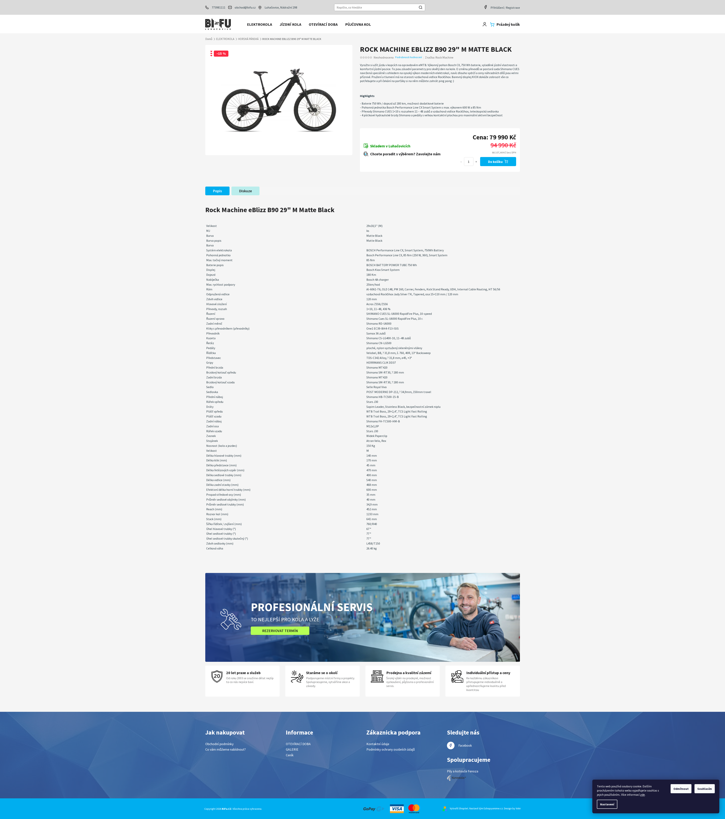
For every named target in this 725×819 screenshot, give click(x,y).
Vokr (518, 808)
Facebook (465, 745)
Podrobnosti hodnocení (408, 57)
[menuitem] (259, 24)
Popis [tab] (217, 190)
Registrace (513, 7)
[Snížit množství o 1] (461, 161)
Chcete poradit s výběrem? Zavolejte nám (405, 154)
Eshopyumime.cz (493, 808)
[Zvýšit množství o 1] (476, 161)
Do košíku (495, 161)
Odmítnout (681, 789)
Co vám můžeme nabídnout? (225, 749)
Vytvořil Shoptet (459, 808)
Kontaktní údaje (377, 744)
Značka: (439, 57)
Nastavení (607, 804)
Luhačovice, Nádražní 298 (281, 7)
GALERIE (292, 749)
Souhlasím (704, 789)
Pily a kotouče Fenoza (462, 771)
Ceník (290, 755)
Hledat (420, 8)
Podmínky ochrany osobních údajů (390, 749)
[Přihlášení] (484, 24)
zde (642, 794)
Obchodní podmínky (219, 744)
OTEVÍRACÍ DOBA (298, 744)
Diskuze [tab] (245, 190)
